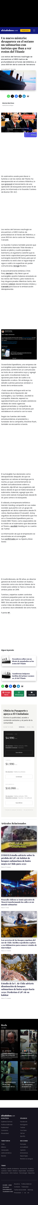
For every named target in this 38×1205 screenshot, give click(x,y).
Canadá (4, 286)
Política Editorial (6, 1125)
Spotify (22, 1136)
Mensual (22, 727)
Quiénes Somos (6, 1122)
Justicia (4, 1171)
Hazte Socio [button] (25, 30)
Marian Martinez (8, 103)
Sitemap (30, 1190)
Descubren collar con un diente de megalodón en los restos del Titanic (23, 661)
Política (3, 1169)
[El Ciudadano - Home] (9, 30)
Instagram (24, 1125)
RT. (9, 613)
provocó (8, 184)
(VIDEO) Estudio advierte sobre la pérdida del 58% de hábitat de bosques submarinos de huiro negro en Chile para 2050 (18, 859)
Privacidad (5, 1133)
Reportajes (24, 1156)
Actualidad (5, 69)
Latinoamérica (6, 1153)
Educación (5, 1173)
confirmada (9, 539)
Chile (3, 1144)
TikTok (22, 1133)
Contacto (4, 1130)
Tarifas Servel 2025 (20, 1190)
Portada (23, 1144)
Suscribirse (19, 752)
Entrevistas (24, 1153)
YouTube (31, 695)
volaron (11, 284)
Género (15, 1171)
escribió (14, 526)
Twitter (22, 1127)
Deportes (31, 1173)
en (28, 1192)
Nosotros (17, 1184)
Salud (9, 1171)
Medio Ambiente (13, 1169)
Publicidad (4, 1127)
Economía (23, 1169)
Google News (7, 693)
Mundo (13, 69)
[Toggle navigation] (34, 30)
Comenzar (19, 777)
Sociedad (30, 1171)
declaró (9, 273)
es (25, 1192)
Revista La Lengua (26, 1159)
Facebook (23, 1122)
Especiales (22, 1171)
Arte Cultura (14, 1173)
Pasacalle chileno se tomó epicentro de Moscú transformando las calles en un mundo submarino (18, 902)
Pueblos (31, 1169)
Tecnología (23, 1173)
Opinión (23, 1150)
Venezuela (4, 1150)
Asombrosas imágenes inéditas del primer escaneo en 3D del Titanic (23, 675)
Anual (30, 727)
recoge (16, 266)
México (3, 1147)
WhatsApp (19, 695)
